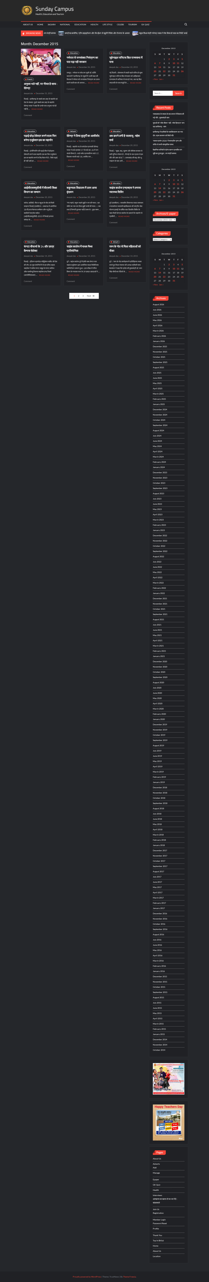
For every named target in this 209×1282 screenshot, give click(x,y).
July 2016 (157, 939)
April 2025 (157, 388)
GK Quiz (145, 24)
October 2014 (159, 1050)
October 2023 (159, 483)
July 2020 (157, 687)
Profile (156, 1228)
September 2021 (160, 614)
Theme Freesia (129, 1276)
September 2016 (160, 929)
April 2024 (157, 451)
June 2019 (157, 756)
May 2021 (157, 635)
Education (80, 24)
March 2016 (158, 960)
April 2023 (157, 514)
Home (40, 24)
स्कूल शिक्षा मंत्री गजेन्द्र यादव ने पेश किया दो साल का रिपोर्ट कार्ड (142, 33)
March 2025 (158, 393)
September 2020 (160, 677)
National (65, 24)
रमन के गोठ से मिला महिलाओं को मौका (125, 248)
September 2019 (160, 740)
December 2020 (160, 661)
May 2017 (157, 887)
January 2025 (159, 404)
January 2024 (159, 467)
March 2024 (158, 456)
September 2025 (160, 362)
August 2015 (158, 997)
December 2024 (160, 409)
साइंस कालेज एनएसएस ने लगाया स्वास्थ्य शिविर (125, 190)
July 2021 (157, 624)
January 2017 (159, 908)
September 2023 (160, 488)
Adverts (156, 1164)
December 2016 (160, 913)
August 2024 (158, 430)
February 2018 (159, 840)
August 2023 (158, 493)
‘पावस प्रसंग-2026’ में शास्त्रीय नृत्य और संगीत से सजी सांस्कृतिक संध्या (167, 142)
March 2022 (158, 582)
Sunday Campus (55, 8)
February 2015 (159, 1029)
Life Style (107, 24)
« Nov (155, 79)
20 (155, 71)
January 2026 (159, 341)
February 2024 (159, 462)
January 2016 (159, 971)
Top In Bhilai (158, 1240)
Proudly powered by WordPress (87, 1276)
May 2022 (157, 572)
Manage (156, 1173)
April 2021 (157, 640)
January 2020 (159, 719)
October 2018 (159, 798)
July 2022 (157, 561)
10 (174, 63)
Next (89, 296)
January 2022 (159, 593)
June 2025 (157, 378)
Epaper (156, 1179)
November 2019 (160, 729)
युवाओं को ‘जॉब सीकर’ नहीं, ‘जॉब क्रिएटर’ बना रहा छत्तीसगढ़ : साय (168, 125)
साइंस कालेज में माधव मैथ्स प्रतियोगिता (79, 248)
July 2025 (157, 372)
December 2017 (160, 850)
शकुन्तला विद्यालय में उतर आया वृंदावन (82, 190)
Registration (158, 1213)
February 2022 (159, 588)
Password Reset (160, 1223)
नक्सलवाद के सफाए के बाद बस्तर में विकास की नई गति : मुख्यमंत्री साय (168, 116)
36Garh (52, 24)
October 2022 (159, 546)
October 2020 (159, 672)
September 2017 (160, 866)
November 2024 (160, 414)
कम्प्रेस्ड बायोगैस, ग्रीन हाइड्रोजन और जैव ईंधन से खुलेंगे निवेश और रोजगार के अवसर (76, 33)
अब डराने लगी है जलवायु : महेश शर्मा (124, 138)
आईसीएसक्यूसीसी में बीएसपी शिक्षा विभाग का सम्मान (40, 190)
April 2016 (157, 955)
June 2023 (157, 504)
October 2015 (159, 987)
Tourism (132, 24)
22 (164, 71)
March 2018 (158, 834)
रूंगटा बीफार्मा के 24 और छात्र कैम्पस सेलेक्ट (39, 248)
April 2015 (157, 1018)
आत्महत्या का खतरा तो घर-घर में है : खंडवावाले (165, 1201)
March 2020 (158, 708)
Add (155, 1167)
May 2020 (157, 698)
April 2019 (157, 766)
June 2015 (157, 1008)
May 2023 (157, 509)
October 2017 (159, 861)
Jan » (161, 79)
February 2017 (159, 903)
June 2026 (157, 315)
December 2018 (160, 787)
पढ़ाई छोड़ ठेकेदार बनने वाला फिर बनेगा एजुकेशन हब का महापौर (40, 138)
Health (94, 24)
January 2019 (159, 782)
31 (174, 75)
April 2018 (157, 829)
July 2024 (157, 435)
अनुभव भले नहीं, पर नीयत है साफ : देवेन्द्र (40, 86)
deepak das (28, 93)
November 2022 (160, 540)
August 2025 (158, 367)
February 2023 (159, 525)
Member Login (159, 1219)
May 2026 (157, 320)
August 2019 (158, 745)
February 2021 (159, 651)
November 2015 (160, 981)
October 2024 (159, 420)
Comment (28, 115)
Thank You (157, 1235)
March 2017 (158, 897)
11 (178, 63)
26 (182, 71)
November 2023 (160, 477)
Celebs (120, 24)
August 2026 (158, 304)
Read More (37, 109)
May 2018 (157, 824)
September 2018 (160, 803)
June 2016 (157, 945)
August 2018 (158, 808)
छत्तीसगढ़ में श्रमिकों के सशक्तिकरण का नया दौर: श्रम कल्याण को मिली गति (168, 134)
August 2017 (158, 871)
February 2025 (159, 399)
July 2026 (157, 309)
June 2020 (157, 693)
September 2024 (160, 425)
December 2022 (160, 535)
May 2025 (157, 383)
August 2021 (158, 619)
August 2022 (158, 556)
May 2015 (157, 1013)
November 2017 (160, 855)
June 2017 (157, 882)
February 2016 (159, 966)
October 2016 (159, 924)
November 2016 (160, 918)
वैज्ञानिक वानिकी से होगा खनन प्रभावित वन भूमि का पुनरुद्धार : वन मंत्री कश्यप (167, 151)
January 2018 (159, 845)
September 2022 (160, 551)
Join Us (156, 1209)
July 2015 (157, 1002)
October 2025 (159, 357)
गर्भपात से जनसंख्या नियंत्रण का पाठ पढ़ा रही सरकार (82, 59)
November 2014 (160, 1044)
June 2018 (157, 819)
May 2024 (157, 446)
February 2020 (159, 714)
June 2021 (157, 630)
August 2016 (158, 934)
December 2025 (160, 346)
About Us (28, 24)
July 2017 (157, 876)
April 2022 (157, 577)
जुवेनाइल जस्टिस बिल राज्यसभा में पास (125, 59)
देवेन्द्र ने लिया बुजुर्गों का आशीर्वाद (83, 135)
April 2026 (157, 325)
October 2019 (159, 735)
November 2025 (160, 351)
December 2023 (160, 472)
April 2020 (157, 703)
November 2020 (160, 666)
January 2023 (159, 530)
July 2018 (157, 813)
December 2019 (160, 724)
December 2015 (160, 976)
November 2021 (160, 603)
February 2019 (159, 777)
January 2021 (159, 656)
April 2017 (157, 892)
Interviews (157, 1195)
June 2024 (157, 441)
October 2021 (159, 609)
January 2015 (159, 1034)
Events (29, 79)
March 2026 (158, 330)
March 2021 (158, 645)
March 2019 (158, 771)
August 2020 (158, 682)
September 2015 (160, 992)
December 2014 (160, 1039)
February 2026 (159, 336)
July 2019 (157, 750)
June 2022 (157, 567)
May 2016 (157, 950)
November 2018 (160, 792)
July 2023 (157, 498)
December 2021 (160, 598)
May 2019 (157, 761)
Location (157, 1256)
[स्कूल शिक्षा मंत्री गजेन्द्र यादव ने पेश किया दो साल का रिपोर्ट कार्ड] (114, 33)
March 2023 (158, 519)
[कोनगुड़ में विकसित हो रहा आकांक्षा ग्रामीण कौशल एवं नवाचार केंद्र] (172, 33)
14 (159, 67)
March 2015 (158, 1023)
